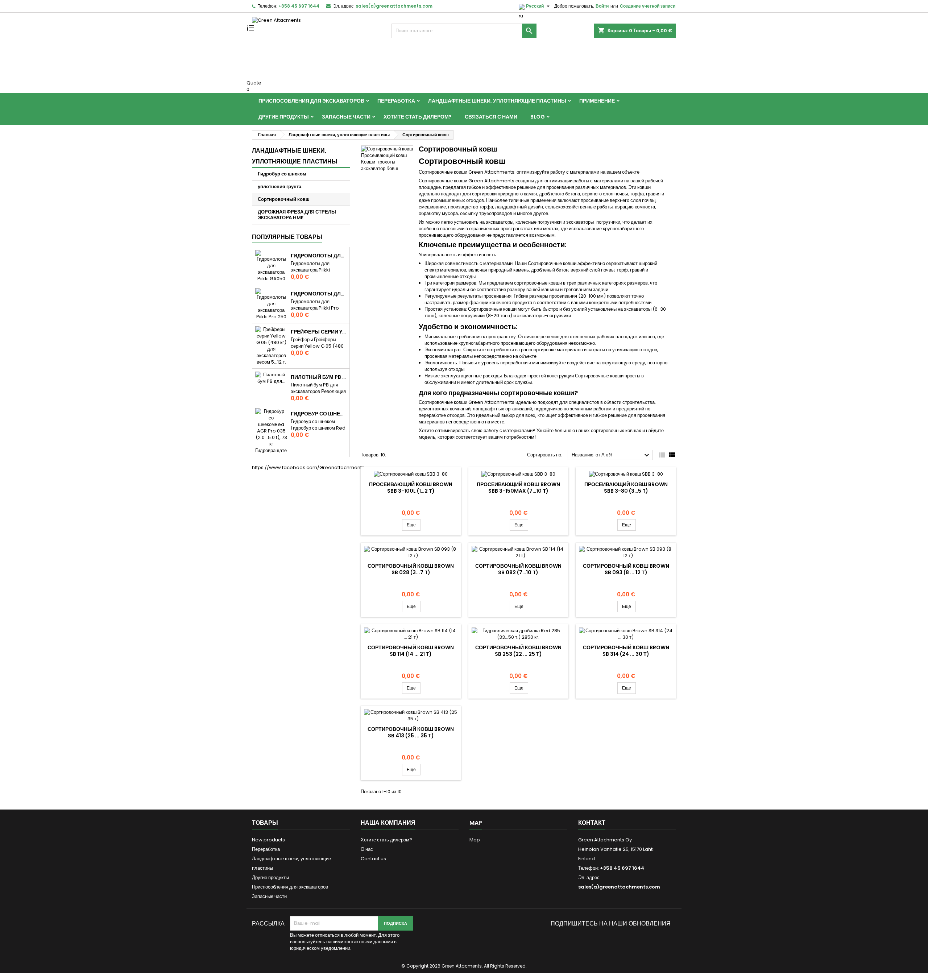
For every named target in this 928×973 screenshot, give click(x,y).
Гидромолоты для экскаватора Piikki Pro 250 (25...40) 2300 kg (319, 293)
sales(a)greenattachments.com (394, 6)
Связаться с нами (491, 116)
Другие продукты (283, 116)
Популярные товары (287, 237)
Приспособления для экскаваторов (311, 100)
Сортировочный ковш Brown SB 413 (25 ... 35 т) (411, 732)
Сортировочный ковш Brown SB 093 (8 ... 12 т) (626, 569)
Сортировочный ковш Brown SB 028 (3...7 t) (411, 569)
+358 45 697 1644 (298, 6)
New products (268, 839)
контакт (591, 823)
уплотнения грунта (279, 186)
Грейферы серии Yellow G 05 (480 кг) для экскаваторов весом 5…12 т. (319, 331)
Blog (537, 116)
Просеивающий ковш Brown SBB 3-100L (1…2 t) (410, 487)
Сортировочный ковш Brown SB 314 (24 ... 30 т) (626, 651)
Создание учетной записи (647, 6)
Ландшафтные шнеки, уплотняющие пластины (497, 100)
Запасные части (346, 116)
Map (474, 839)
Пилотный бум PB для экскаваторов (319, 377)
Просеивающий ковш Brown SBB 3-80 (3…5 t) (626, 487)
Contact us (373, 858)
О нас (367, 849)
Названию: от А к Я (611, 455)
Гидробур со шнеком (282, 173)
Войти (602, 6)
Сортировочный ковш (284, 199)
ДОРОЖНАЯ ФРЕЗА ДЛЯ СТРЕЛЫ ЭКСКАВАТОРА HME (297, 214)
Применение (597, 100)
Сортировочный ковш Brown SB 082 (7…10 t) (518, 569)
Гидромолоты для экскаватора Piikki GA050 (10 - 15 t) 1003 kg (319, 255)
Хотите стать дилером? (418, 116)
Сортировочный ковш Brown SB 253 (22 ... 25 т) (518, 651)
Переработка (396, 100)
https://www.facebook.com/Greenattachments (308, 467)
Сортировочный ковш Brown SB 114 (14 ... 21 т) (411, 651)
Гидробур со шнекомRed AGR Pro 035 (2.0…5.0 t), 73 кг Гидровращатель (319, 413)
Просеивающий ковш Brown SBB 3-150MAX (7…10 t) (518, 487)
